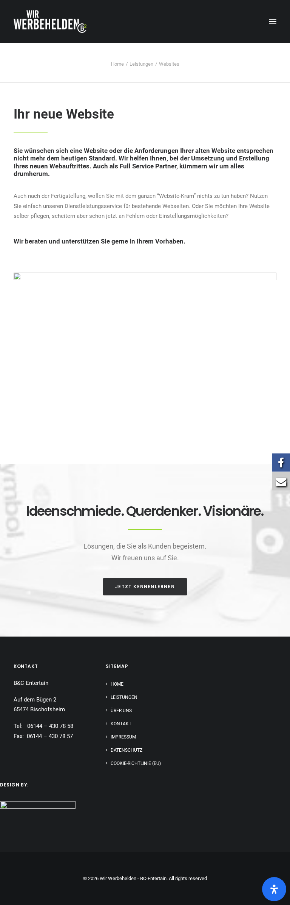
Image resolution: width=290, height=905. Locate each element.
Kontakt (121, 723)
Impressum (123, 737)
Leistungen (141, 64)
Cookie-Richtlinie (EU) (136, 763)
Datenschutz (126, 750)
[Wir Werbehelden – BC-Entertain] (50, 21)
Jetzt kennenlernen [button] (145, 586)
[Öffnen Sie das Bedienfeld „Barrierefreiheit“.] (274, 889)
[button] (272, 21)
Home (117, 64)
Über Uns (121, 710)
